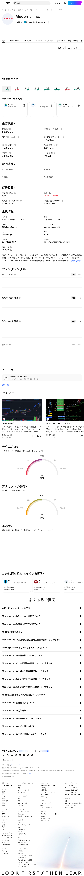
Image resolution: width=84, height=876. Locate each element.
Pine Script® (6, 844)
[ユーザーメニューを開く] (65, 3)
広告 (66, 801)
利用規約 (20, 851)
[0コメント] (76, 436)
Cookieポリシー (23, 858)
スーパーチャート (8, 785)
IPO (3, 829)
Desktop (5, 853)
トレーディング (45, 803)
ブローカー (21, 801)
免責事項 (20, 853)
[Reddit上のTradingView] (32, 755)
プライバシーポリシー (25, 855)
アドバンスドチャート (72, 792)
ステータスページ (23, 867)
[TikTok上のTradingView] (28, 755)
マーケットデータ (23, 790)
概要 (19, 798)
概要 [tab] (3, 41)
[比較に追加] (24, 105)
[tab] (73, 274)
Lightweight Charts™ (71, 790)
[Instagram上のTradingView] (15, 755)
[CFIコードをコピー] (11, 250)
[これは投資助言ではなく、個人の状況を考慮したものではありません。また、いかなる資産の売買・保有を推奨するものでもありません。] (42, 451)
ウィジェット (69, 785)
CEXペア (5, 801)
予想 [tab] (69, 41)
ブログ (20, 827)
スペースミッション (24, 825)
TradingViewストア (24, 840)
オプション (5, 840)
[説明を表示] (10, 129)
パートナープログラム (72, 805)
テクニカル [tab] (61, 41)
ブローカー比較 (23, 803)
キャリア (20, 831)
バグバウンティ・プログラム (27, 864)
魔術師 (42, 816)
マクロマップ (6, 842)
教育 (41, 805)
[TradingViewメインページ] (10, 751)
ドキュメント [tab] (28, 41)
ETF (3, 794)
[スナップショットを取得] (59, 47)
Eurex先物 (21, 814)
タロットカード (23, 842)
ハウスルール (44, 794)
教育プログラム (70, 807)
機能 (19, 785)
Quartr (29, 773)
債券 (3, 796)
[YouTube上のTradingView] (11, 755)
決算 (3, 825)
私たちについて (23, 822)
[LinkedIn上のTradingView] (19, 755)
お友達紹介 (44, 790)
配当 (3, 827)
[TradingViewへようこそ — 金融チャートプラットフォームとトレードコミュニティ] (10, 78)
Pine (3, 805)
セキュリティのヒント (25, 862)
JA (59, 3)
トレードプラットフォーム (73, 794)
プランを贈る (22, 792)
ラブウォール (44, 788)
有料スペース (44, 821)
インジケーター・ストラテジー (50, 814)
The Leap (21, 805)
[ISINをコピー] (64, 242)
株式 (3, 792)
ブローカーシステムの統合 (73, 803)
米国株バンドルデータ (25, 816)
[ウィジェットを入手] (64, 47)
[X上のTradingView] (3, 755)
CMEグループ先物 (23, 812)
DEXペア (5, 803)
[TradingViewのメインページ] (8, 3)
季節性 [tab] (75, 41)
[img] (44, 22)
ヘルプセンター (23, 829)
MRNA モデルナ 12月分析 (58, 423)
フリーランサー (45, 818)
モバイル (5, 851)
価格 (19, 788)
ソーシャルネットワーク (48, 785)
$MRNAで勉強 (8, 423)
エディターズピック (46, 807)
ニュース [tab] (39, 41)
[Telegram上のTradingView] (24, 755)
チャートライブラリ (71, 788)
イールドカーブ (7, 838)
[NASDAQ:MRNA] (4, 419)
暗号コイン (5, 798)
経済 (3, 822)
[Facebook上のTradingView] (7, 755)
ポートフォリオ (7, 835)
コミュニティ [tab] (49, 41)
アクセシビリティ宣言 (25, 860)
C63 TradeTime (23, 844)
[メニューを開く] (3, 3)
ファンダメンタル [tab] (14, 41)
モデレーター (44, 797)
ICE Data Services (16, 765)
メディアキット (23, 834)
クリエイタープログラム (48, 792)
